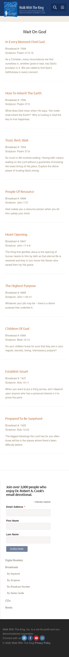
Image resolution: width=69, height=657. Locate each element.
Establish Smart (16, 371)
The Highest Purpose (20, 285)
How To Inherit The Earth (23, 93)
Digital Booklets (14, 560)
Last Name (12, 534)
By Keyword (13, 573)
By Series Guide (15, 593)
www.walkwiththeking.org (17, 647)
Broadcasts (11, 567)
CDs (7, 600)
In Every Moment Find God (25, 41)
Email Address (15, 506)
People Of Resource (19, 191)
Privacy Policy (42, 643)
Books (8, 607)
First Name (12, 520)
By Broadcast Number (18, 586)
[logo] (24, 9)
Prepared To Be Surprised (23, 418)
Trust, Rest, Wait (16, 140)
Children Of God (17, 328)
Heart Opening (16, 234)
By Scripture (13, 580)
